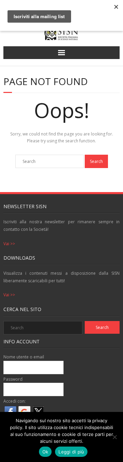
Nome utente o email (23, 357)
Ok (45, 451)
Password (13, 379)
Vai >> (9, 244)
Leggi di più (71, 451)
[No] (114, 437)
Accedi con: (14, 401)
